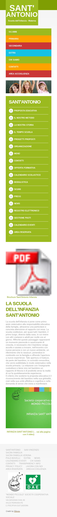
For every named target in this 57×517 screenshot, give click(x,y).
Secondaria (15, 46)
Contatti (13, 67)
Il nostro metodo (24, 118)
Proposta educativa (25, 111)
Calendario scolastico (27, 175)
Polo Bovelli (13, 458)
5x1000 (17, 189)
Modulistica (21, 182)
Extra (12, 53)
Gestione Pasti (22, 218)
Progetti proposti (24, 139)
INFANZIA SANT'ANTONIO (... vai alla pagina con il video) (28, 433)
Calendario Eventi (24, 225)
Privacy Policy (14, 466)
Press (17, 196)
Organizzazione (23, 146)
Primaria (14, 39)
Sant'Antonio (24, 102)
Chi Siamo (14, 60)
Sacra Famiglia (14, 453)
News (17, 203)
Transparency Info (29, 463)
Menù (17, 153)
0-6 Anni (13, 32)
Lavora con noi (34, 466)
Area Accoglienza (19, 74)
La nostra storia (24, 125)
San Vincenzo (31, 450)
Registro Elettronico (26, 211)
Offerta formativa (24, 168)
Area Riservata (22, 232)
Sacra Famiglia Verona (18, 455)
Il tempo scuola (23, 132)
